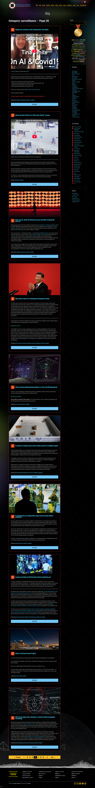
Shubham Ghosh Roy (79, 131)
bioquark (76, 43)
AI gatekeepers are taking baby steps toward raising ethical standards (34, 517)
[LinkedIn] (80, 783)
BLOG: (40, 774)
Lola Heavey (16, 180)
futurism (84, 48)
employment (29, 343)
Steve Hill (76, 169)
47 (47, 757)
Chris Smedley (77, 181)
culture (82, 46)
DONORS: (56, 774)
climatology (74, 108)
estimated (17, 229)
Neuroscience (84, 55)
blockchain (83, 45)
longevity (77, 55)
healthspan (80, 50)
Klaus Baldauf (77, 153)
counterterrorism (76, 114)
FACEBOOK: (24, 772)
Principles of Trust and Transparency (36, 736)
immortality (77, 51)
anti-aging (82, 40)
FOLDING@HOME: (58, 776)
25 (32, 757)
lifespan (73, 55)
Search (84, 22)
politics (74, 56)
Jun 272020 (13, 516)
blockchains (75, 104)
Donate (60, 5)
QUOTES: (73, 778)
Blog (40, 5)
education (24, 343)
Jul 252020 (13, 30)
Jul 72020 (13, 221)
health (75, 50)
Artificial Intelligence (76, 41)
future (81, 48)
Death (84, 46)
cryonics (74, 115)
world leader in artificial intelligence (47, 225)
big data (74, 95)
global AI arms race (46, 233)
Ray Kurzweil (75, 76)
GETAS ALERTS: (74, 772)
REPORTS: (40, 776)
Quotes (74, 5)
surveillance (33, 100)
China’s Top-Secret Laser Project (25, 653)
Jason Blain (76, 176)
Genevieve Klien (17, 543)
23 (27, 757)
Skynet (73, 80)
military (20, 676)
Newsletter (69, 5)
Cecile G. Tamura (78, 155)
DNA (73, 75)
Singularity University (77, 79)
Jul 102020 (13, 115)
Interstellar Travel (83, 51)
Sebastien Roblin (16, 396)
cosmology (74, 112)
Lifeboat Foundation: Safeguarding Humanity (20, 5)
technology (82, 60)
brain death (73, 46)
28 (40, 757)
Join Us (64, 5)
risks (81, 58)
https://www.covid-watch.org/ (32, 89)
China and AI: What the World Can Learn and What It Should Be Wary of (35, 221)
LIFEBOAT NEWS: (41, 772)
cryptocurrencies (76, 117)
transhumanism (76, 61)
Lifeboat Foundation (17, 783)
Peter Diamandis (76, 73)
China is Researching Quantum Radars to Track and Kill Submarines (36, 387)
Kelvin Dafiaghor (17, 100)
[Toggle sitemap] (82, 2)
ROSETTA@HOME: (25, 778)
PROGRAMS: (73, 776)
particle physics (25, 473)
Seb (75, 173)
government (23, 252)
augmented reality (76, 91)
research (79, 58)
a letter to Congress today (28, 723)
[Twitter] (77, 783)
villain (12, 236)
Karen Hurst (76, 144)
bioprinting (74, 100)
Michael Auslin (16, 325)
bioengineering (23, 100)
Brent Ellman (77, 171)
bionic (73, 99)
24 (29, 757)
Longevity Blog (75, 195)
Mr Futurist (74, 196)
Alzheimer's (78, 40)
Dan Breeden (77, 135)
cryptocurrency (80, 46)
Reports (52, 5)
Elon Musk (74, 78)
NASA (81, 55)
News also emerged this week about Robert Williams (27, 612)
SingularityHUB (75, 201)
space (73, 60)
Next (52, 757)
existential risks (74, 48)
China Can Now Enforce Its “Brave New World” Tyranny (32, 115)
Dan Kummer (77, 149)
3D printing (74, 71)
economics (21, 343)
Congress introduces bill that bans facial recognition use (33, 577)
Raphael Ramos (77, 164)
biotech (81, 43)
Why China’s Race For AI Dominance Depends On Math (32, 298)
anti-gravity (74, 86)
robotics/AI (28, 100)
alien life (74, 84)
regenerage (81, 56)
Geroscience (75, 193)
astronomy (74, 90)
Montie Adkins (77, 178)
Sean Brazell (77, 167)
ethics (22, 543)
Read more (34, 104)
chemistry (74, 107)
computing (74, 111)
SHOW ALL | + (74, 183)
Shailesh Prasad (77, 137)
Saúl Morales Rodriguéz (18, 473)
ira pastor (74, 53)
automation (74, 92)
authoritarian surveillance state (37, 234)
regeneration (75, 58)
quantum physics (22, 404)
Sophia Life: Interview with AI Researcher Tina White (31, 29)
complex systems (76, 110)
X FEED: (23, 774)
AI (75, 40)
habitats (26, 617)
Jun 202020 (13, 653)
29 (43, 757)
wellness (81, 61)
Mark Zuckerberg (76, 82)
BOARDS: (73, 774)
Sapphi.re (29, 783)
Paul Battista (77, 138)
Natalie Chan (77, 166)
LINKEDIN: (56, 772)
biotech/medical (76, 102)
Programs (48, 5)
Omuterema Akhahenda (18, 743)
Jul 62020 (13, 299)
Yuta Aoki (76, 157)
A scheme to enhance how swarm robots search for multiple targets (36, 446)
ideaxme (72, 51)
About (37, 5)
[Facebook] (75, 783)
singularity (83, 58)
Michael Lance (77, 175)
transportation (40, 473)
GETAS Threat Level (13, 774)
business (74, 106)
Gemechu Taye (16, 617)
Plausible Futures (76, 200)
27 (38, 757)
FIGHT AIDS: (24, 776)
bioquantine (81, 41)
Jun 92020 (13, 718)
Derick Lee (16, 343)
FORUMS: (56, 778)
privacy (35, 617)
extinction (78, 48)
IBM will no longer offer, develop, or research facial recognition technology (35, 718)
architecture (74, 87)
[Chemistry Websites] (78, 31)
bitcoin (79, 45)
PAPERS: (40, 778)
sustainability (77, 60)
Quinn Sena (16, 404)
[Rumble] (85, 783)
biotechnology (75, 45)
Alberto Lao (76, 160)
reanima (76, 56)
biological (74, 98)
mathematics (38, 343)
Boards (43, 5)
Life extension (81, 53)
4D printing (74, 72)
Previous (18, 757)
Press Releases (83, 5)
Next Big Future (75, 198)
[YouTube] (83, 783)
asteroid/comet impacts (77, 88)
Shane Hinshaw (77, 162)
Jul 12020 (13, 387)
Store (78, 5)
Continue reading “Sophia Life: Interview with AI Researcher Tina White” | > (28, 97)
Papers (56, 5)
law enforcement (31, 617)
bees (73, 94)
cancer (76, 46)
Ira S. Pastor (77, 180)
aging (73, 40)
